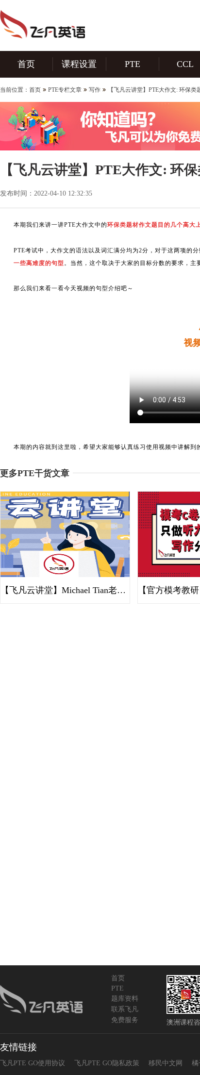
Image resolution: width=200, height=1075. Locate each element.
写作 (94, 89)
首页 (26, 64)
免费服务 (124, 1020)
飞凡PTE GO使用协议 (32, 1063)
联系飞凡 (124, 1009)
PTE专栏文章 (65, 89)
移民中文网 (166, 1063)
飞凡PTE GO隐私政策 (106, 1063)
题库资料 (124, 998)
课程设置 (79, 64)
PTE (132, 64)
